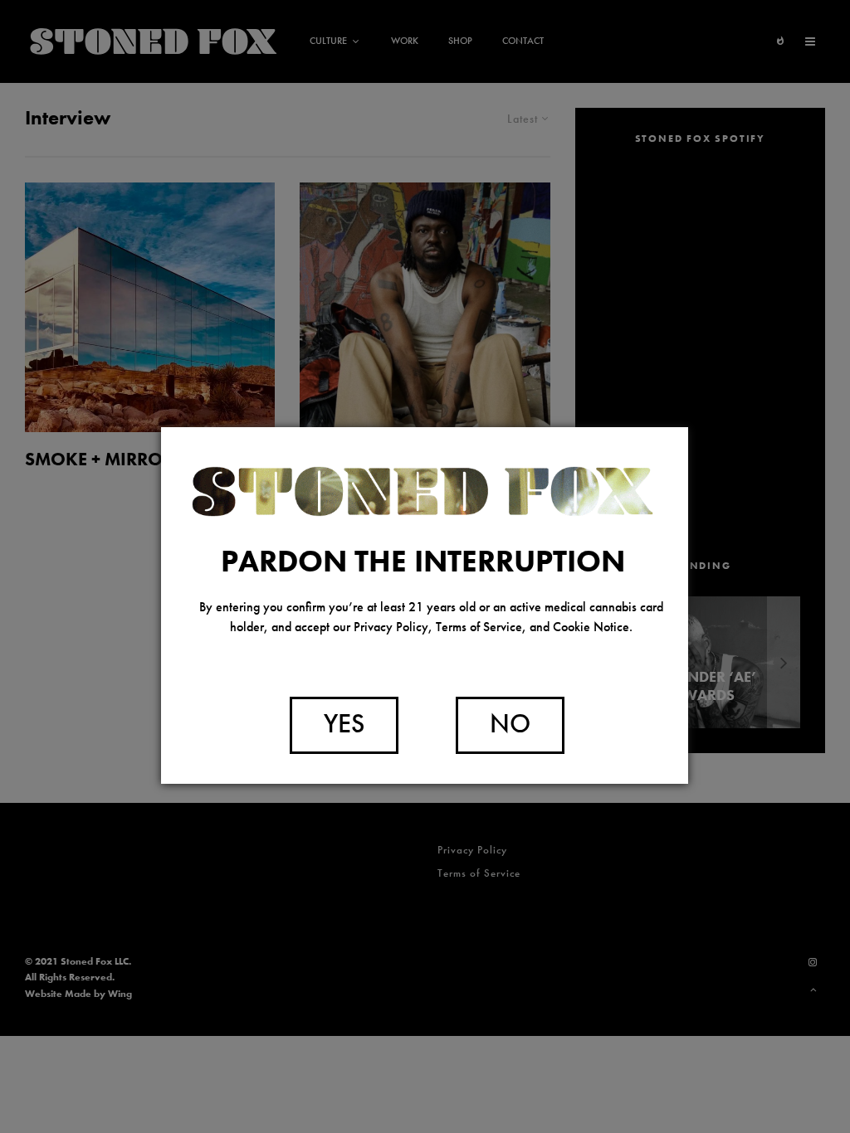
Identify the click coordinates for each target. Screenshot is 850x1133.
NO (510, 724)
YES (344, 724)
